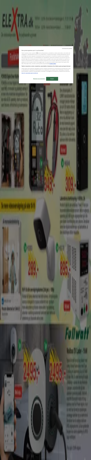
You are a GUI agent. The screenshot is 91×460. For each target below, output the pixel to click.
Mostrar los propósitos (39, 78)
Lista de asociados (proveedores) (30, 73)
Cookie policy (52, 63)
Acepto (52, 78)
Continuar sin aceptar (67, 48)
